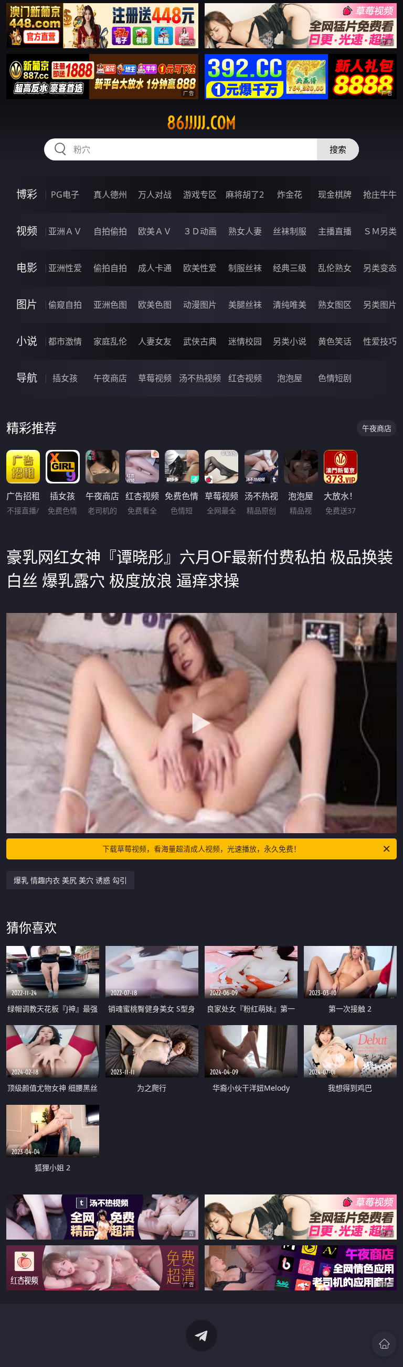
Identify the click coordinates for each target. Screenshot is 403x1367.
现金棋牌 (335, 194)
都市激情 (65, 341)
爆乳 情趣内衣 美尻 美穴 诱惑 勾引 (70, 880)
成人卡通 (155, 268)
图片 (26, 304)
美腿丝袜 (245, 304)
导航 (26, 378)
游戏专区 (200, 194)
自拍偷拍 (110, 231)
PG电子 (65, 194)
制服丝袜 (245, 268)
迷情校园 (245, 341)
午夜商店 (110, 378)
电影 (26, 268)
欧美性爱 (200, 268)
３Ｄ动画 (200, 231)
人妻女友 (155, 341)
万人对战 (155, 194)
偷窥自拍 (65, 304)
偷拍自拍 (110, 268)
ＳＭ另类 (380, 231)
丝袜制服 (289, 231)
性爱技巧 (380, 341)
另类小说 (289, 341)
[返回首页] (384, 1344)
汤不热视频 (200, 378)
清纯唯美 (289, 304)
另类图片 (380, 304)
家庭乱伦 (110, 341)
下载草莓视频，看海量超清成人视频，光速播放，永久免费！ (201, 849)
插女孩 (65, 378)
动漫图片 (200, 304)
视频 (26, 231)
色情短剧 (335, 378)
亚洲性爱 (65, 268)
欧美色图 (155, 304)
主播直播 (335, 231)
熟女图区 (335, 304)
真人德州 (110, 194)
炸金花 (289, 194)
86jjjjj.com (201, 122)
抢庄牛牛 (380, 194)
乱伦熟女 (335, 268)
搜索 (338, 149)
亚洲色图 (110, 304)
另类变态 (380, 268)
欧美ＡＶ (155, 231)
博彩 (26, 194)
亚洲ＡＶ (65, 231)
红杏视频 (245, 378)
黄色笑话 (335, 341)
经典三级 (289, 268)
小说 (26, 341)
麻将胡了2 (245, 194)
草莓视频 (155, 378)
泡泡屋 (289, 378)
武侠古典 (200, 341)
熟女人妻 (245, 231)
